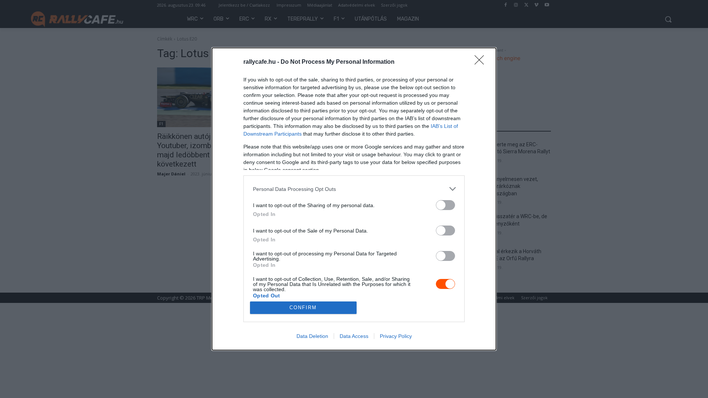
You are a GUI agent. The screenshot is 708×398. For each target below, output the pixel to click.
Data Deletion (312, 336)
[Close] (482, 62)
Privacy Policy (396, 336)
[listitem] (354, 189)
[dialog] (354, 199)
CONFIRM (303, 307)
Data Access (354, 336)
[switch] (445, 205)
